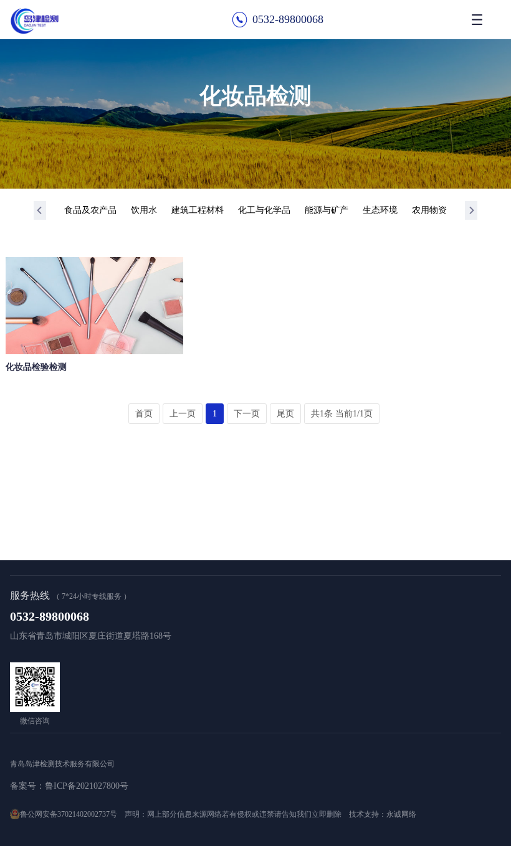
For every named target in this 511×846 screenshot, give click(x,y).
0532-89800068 (287, 19)
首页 (144, 413)
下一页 (247, 413)
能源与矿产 (326, 210)
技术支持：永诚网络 (382, 814)
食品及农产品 (90, 210)
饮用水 (144, 210)
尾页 (285, 413)
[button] (40, 210)
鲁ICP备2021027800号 (86, 786)
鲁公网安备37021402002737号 (68, 814)
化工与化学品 (264, 210)
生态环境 (380, 210)
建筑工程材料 (197, 210)
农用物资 (429, 210)
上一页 (183, 413)
